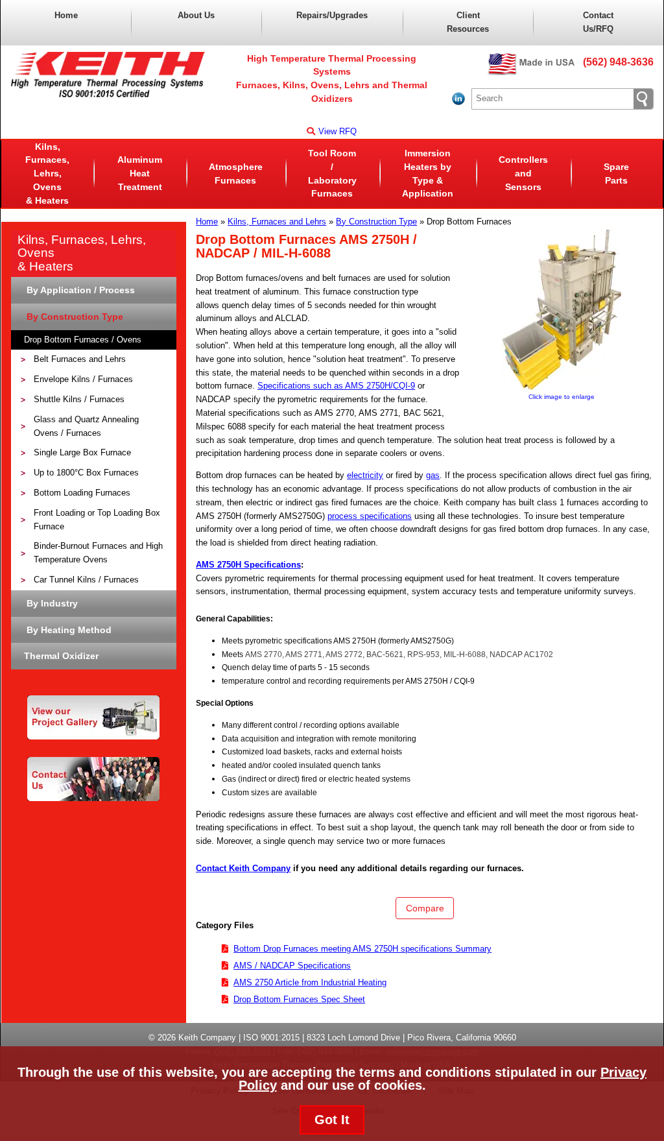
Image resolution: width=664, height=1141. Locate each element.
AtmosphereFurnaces (236, 174)
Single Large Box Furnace (82, 452)
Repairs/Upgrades (332, 15)
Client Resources (468, 22)
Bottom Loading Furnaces (82, 493)
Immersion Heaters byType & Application (427, 173)
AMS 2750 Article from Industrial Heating (309, 982)
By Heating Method (68, 630)
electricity (365, 475)
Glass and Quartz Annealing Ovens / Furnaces (86, 426)
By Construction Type (376, 221)
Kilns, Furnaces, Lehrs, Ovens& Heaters (47, 173)
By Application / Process (79, 290)
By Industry (51, 603)
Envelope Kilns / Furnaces (83, 379)
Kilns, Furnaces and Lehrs (277, 221)
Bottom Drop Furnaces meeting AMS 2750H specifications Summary (362, 949)
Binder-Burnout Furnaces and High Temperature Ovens (98, 552)
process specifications (369, 516)
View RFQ (337, 131)
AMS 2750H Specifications (248, 565)
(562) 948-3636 (618, 61)
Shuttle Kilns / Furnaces (79, 399)
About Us (196, 15)
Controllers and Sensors (523, 173)
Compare (425, 908)
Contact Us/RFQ (598, 22)
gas (433, 475)
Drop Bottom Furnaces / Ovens (82, 339)
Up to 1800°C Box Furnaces (86, 472)
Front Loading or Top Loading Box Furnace (97, 519)
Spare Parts (616, 174)
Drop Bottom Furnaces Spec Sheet (299, 999)
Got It (332, 1119)
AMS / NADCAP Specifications (292, 965)
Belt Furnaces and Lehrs (80, 359)
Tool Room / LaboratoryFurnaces (332, 173)
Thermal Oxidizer (61, 656)
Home (66, 15)
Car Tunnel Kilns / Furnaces (86, 579)
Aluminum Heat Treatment (139, 173)
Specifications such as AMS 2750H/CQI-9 (336, 385)
